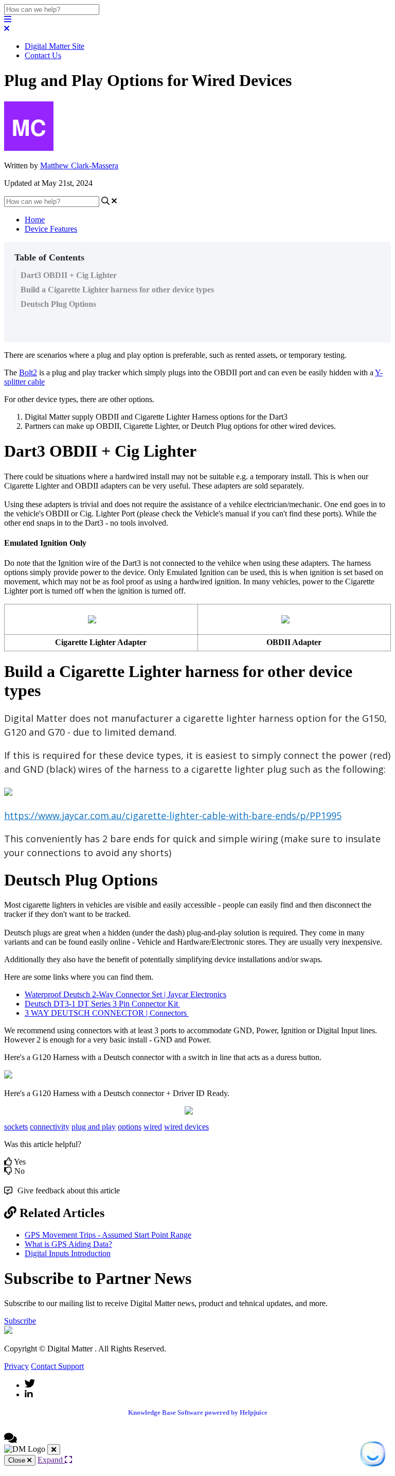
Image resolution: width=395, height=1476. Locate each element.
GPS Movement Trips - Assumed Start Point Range (108, 1234)
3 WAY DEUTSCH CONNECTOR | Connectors (107, 1013)
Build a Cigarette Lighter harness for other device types (117, 289)
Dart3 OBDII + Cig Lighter (69, 275)
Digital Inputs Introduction (68, 1253)
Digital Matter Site (54, 46)
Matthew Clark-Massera (79, 165)
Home (35, 219)
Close (17, 1460)
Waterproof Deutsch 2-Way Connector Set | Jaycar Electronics (125, 994)
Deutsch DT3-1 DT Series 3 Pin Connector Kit (102, 1003)
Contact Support (57, 1366)
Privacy (16, 1366)
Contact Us (43, 55)
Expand (51, 1459)
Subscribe (20, 1320)
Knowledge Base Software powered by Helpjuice (197, 1412)
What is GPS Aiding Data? (68, 1244)
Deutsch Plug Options (58, 304)
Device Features (51, 228)
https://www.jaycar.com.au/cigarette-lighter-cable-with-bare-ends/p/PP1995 (173, 815)
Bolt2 (28, 372)
